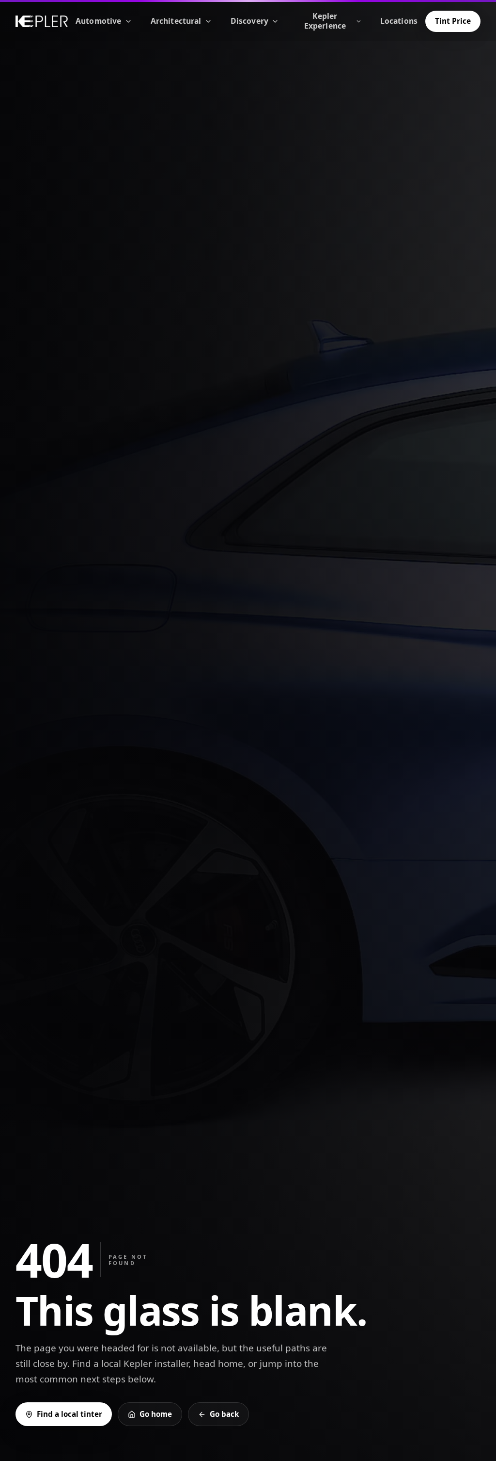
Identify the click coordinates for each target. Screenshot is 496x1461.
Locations (399, 21)
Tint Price (453, 21)
